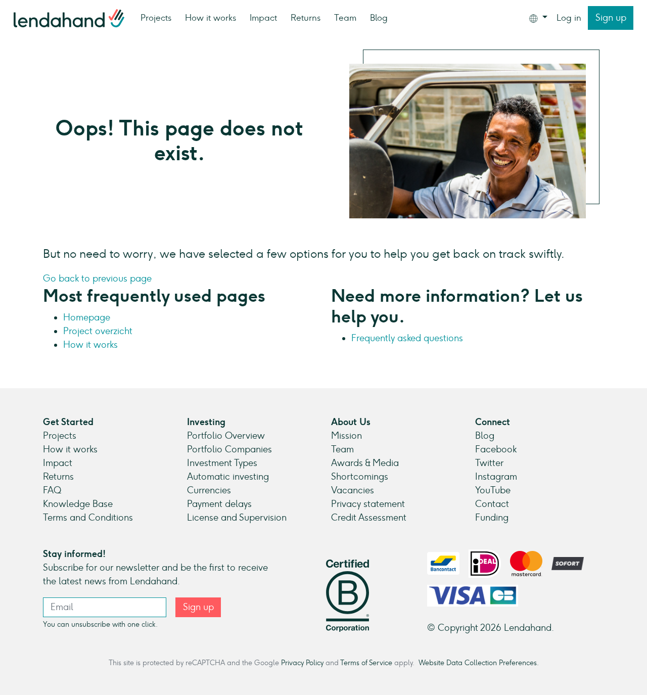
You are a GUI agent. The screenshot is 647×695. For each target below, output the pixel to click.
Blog (379, 18)
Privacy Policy (302, 663)
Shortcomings (359, 476)
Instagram (496, 476)
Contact (492, 503)
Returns (305, 18)
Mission (346, 435)
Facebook (496, 449)
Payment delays (219, 503)
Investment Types (222, 463)
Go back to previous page (97, 278)
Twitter (489, 463)
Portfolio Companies (229, 449)
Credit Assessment (368, 517)
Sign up (610, 17)
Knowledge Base (78, 503)
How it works (210, 18)
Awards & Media (365, 463)
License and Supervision (237, 517)
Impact (263, 18)
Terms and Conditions (88, 517)
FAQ (52, 490)
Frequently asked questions (407, 338)
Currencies (209, 490)
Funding (492, 517)
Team (345, 18)
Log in (569, 18)
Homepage (86, 317)
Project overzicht (97, 331)
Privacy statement (368, 503)
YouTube (493, 490)
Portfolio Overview (226, 435)
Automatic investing (228, 476)
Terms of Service (366, 663)
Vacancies (352, 490)
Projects (156, 18)
